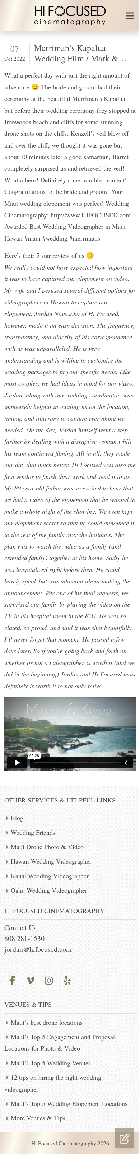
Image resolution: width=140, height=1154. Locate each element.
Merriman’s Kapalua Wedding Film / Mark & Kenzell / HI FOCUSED (76, 58)
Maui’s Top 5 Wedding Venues (51, 1062)
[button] (124, 1138)
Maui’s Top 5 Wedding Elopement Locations (69, 1103)
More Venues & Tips (38, 1117)
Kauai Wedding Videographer (50, 875)
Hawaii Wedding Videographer (51, 861)
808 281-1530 (24, 938)
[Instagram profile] (48, 979)
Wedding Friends (33, 832)
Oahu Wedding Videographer (49, 890)
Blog (17, 817)
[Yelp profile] (67, 979)
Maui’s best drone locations (47, 1022)
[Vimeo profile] (30, 979)
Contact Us (20, 927)
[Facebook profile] (12, 979)
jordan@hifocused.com (38, 949)
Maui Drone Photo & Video (47, 846)
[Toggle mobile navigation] (130, 16)
